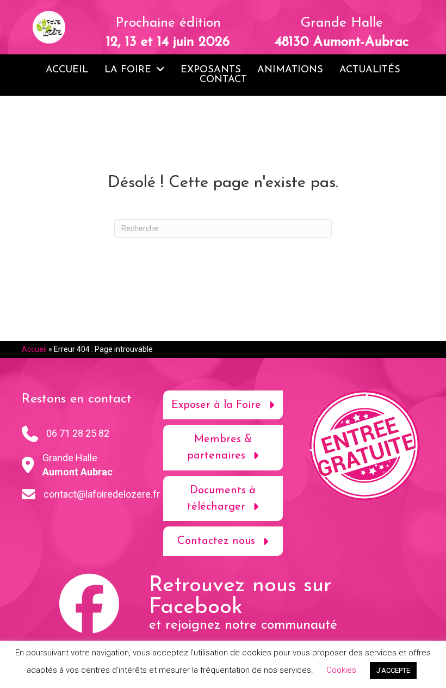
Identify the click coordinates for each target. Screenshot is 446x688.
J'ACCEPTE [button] (393, 670)
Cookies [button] (341, 670)
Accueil (34, 349)
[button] (223, 405)
